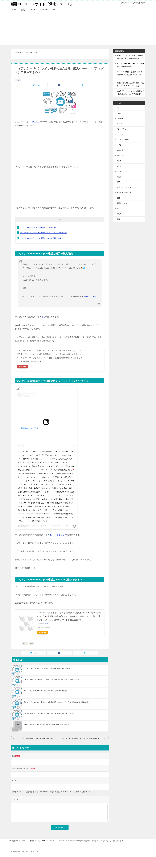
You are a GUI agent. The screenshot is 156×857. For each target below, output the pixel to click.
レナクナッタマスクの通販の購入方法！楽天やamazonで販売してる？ (84, 738)
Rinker (46, 623)
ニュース (120, 134)
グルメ (54, 10)
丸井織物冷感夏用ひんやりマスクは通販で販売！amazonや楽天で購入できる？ (49, 713)
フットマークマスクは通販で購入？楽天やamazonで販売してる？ (34, 738)
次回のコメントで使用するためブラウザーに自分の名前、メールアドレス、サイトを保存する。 (52, 792)
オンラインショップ (57, 535)
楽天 (43, 317)
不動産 (119, 171)
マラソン (120, 166)
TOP (28, 841)
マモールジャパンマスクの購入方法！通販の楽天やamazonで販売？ (45, 691)
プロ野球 (44, 10)
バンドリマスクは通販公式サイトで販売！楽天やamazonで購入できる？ (47, 668)
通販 (31, 643)
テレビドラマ (121, 129)
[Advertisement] (78, 29)
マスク (14, 10)
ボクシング (121, 155)
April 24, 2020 (90, 296)
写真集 (119, 177)
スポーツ (120, 124)
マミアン (36, 122)
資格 (118, 219)
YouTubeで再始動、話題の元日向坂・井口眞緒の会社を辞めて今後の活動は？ (130, 74)
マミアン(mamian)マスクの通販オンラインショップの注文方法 (43, 233)
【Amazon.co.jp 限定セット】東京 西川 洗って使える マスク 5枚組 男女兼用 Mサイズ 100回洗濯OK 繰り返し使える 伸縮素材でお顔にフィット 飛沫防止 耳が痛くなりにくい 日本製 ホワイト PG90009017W (69, 616)
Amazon (42, 632)
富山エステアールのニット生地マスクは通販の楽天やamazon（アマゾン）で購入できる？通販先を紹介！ (57, 702)
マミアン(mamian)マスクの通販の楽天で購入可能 (38, 227)
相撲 (118, 198)
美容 (118, 208)
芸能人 (23, 10)
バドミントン (121, 145)
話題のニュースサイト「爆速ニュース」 (42, 4)
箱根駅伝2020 (122, 203)
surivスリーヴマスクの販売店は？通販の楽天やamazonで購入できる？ (46, 724)
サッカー (33, 10)
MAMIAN (20, 526)
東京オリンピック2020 (125, 192)
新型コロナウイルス (124, 187)
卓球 (118, 182)
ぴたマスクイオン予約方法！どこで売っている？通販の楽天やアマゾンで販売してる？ (51, 679)
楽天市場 (22, 366)
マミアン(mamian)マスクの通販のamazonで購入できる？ (41, 238)
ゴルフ (119, 113)
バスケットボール (123, 140)
